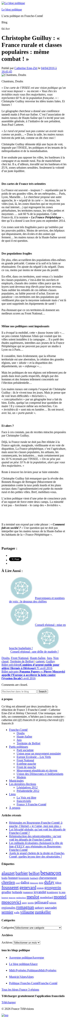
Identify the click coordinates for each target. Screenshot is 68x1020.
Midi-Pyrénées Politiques (32, 970)
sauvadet (51, 907)
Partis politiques (18, 746)
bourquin (24, 877)
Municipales (16, 780)
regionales (8, 907)
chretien (8, 882)
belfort (34, 873)
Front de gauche (26, 767)
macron (12, 897)
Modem (21, 777)
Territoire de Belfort (22, 661)
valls (16, 912)
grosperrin (52, 887)
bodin (5, 878)
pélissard (41, 902)
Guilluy (50, 661)
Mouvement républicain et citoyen (37, 770)
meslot (33, 896)
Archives (7, 942)
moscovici (11, 902)
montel (60, 896)
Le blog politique (12, 9)
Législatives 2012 (27, 787)
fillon (58, 882)
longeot (5, 897)
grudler (6, 892)
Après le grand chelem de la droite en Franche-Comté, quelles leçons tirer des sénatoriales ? (37, 855)
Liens (12, 794)
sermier (7, 912)
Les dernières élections (22, 784)
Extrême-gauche (26, 763)
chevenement (48, 878)
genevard (27, 887)
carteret (40, 661)
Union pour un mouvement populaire (39, 753)
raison (52, 902)
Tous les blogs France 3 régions (20, 989)
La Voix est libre (26, 797)
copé (18, 883)
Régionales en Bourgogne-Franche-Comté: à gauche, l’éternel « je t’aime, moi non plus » (35, 824)
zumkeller (43, 912)
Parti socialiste (25, 750)
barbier (21, 873)
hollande (17, 892)
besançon (50, 873)
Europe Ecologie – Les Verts (34, 757)
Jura (49, 658)
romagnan (25, 907)
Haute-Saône (37, 658)
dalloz (25, 882)
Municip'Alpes (21, 976)
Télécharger (9, 1002)
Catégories (8, 927)
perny (24, 902)
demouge (34, 883)
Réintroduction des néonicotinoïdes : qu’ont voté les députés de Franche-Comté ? (35, 838)
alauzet (8, 872)
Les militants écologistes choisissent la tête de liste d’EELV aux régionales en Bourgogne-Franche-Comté (36, 846)
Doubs (5, 658)
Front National (19, 658)
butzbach (34, 878)
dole (41, 882)
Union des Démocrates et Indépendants (40, 773)
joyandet (40, 892)
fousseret (10, 887)
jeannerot (28, 892)
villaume (27, 912)
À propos (14, 807)
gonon (40, 888)
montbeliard (46, 897)
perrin (31, 902)
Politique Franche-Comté (33, 983)
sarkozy (39, 907)
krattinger (52, 892)
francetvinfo (24, 801)
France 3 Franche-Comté (31, 804)
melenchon (21, 897)
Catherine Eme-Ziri (25, 68)
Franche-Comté (18, 729)
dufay (49, 882)
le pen (62, 892)
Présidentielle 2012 (28, 790)
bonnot (13, 878)
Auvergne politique (26, 957)
